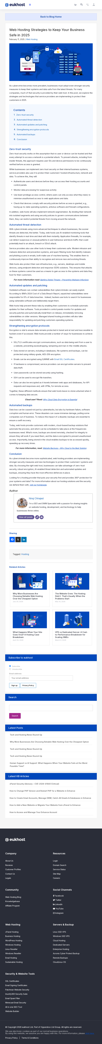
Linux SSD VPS (59, 932)
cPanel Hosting (11, 932)
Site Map (57, 874)
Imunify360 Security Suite (16, 994)
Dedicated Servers (61, 945)
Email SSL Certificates (64, 359)
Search (12, 697)
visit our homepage (38, 485)
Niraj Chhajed (36, 498)
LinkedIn (58, 904)
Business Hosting (12, 936)
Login (55, 861)
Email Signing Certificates (16, 985)
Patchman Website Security (17, 990)
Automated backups (26, 134)
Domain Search (59, 865)
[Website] (37, 517)
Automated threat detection (29, 119)
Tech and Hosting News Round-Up (26, 735)
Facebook (59, 896)
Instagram (59, 913)
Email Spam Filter (12, 998)
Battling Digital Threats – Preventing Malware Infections (64, 280)
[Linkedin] (24, 539)
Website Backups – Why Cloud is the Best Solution (64, 448)
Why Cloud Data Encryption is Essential (60, 399)
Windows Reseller (13, 953)
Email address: (15, 674)
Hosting (25, 554)
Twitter (58, 900)
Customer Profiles (13, 869)
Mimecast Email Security (15, 1002)
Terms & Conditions (30, 1038)
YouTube (59, 908)
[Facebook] (12, 539)
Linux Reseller (11, 949)
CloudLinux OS (59, 962)
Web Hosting (31, 39)
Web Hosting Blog (13, 897)
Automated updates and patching (32, 124)
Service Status (59, 869)
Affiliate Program (12, 906)
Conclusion (22, 139)
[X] (18, 539)
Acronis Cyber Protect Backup (66, 953)
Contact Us (10, 874)
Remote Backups (60, 958)
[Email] (42, 517)
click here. (89, 1033)
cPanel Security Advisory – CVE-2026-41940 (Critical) (34, 784)
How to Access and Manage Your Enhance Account (33, 812)
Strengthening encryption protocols (33, 129)
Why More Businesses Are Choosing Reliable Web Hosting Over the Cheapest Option (49, 742)
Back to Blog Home (51, 16)
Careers (56, 878)
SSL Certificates (12, 981)
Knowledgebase (12, 901)
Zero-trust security (25, 114)
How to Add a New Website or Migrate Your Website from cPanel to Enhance (45, 805)
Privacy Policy (11, 1038)
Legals (8, 878)
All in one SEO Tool (13, 1007)
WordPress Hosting (13, 940)
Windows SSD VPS (61, 936)
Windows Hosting (13, 945)
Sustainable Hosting (14, 962)
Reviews (9, 865)
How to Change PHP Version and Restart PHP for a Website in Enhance (42, 791)
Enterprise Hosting (61, 949)
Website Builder (12, 1011)
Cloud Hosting (59, 940)
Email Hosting (11, 958)
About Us (9, 861)
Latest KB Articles (18, 776)
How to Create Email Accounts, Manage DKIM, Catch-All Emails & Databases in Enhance (50, 798)
